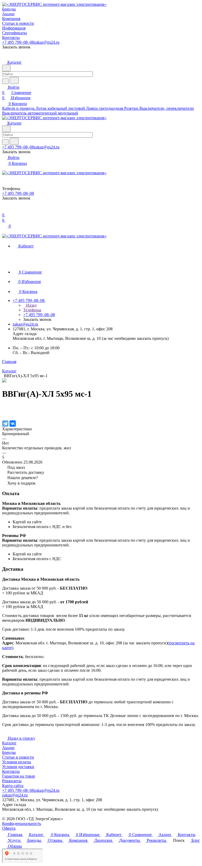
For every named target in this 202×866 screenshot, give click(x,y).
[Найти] (14, 80)
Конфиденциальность (21, 823)
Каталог (9, 743)
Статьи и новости (18, 757)
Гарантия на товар (18, 776)
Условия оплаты (16, 762)
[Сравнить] (4, 412)
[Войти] (4, 209)
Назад (31, 305)
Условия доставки (18, 766)
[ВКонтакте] (12, 423)
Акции (8, 747)
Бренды (9, 752)
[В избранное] (4, 407)
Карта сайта (12, 785)
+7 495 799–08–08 (18, 42)
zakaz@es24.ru (46, 42)
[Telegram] (5, 423)
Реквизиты (12, 781)
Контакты (11, 771)
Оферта (9, 828)
